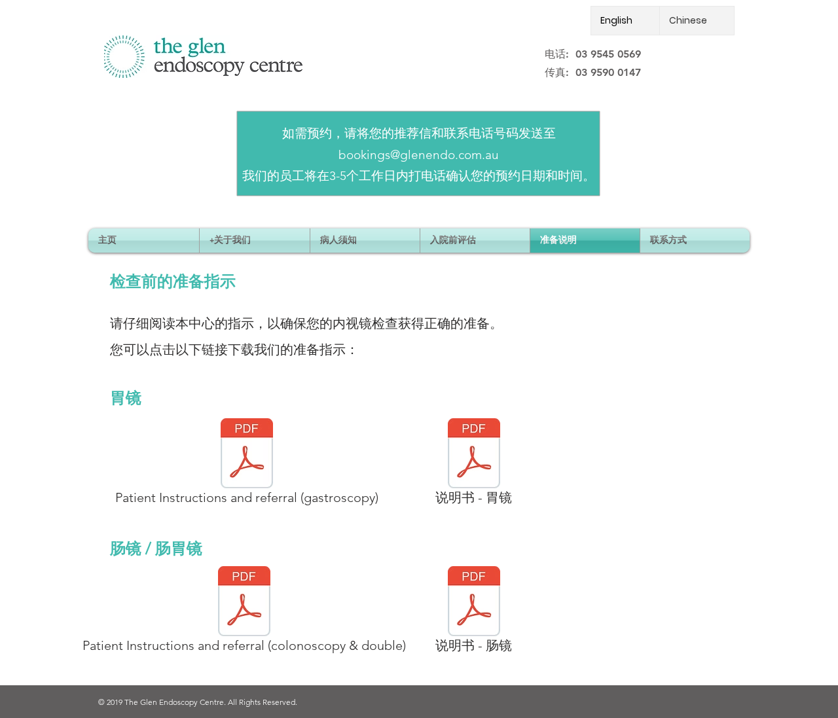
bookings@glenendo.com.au (418, 154)
